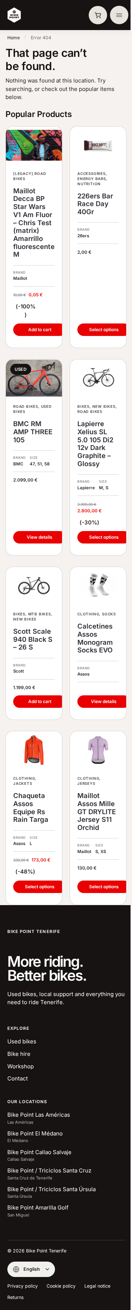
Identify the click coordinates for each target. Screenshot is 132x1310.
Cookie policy (61, 1286)
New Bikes (103, 406)
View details (39, 537)
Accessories (91, 173)
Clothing (88, 614)
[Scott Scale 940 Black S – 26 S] (34, 585)
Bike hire (18, 1053)
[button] (98, 15)
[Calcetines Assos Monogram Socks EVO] (98, 585)
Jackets (22, 783)
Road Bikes (25, 406)
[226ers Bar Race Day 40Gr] (98, 145)
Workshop (20, 1066)
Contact (17, 1078)
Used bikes (21, 1041)
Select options (104, 329)
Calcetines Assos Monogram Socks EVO (95, 638)
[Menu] (119, 15)
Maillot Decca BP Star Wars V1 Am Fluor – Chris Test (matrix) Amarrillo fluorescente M (34, 223)
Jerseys (86, 783)
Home (13, 37)
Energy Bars (91, 178)
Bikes (83, 406)
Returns (15, 1297)
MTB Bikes (39, 614)
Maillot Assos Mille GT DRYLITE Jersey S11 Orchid (96, 811)
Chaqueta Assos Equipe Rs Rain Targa (30, 807)
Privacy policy (22, 1286)
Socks (109, 614)
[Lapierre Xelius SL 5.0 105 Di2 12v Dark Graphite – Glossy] (98, 378)
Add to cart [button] (39, 329)
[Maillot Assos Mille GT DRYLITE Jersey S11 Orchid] (98, 750)
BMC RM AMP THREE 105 (32, 431)
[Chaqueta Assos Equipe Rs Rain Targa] (34, 750)
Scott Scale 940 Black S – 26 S (32, 639)
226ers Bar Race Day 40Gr (95, 204)
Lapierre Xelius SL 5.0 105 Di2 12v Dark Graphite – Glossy (95, 444)
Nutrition (89, 184)
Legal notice (97, 1286)
